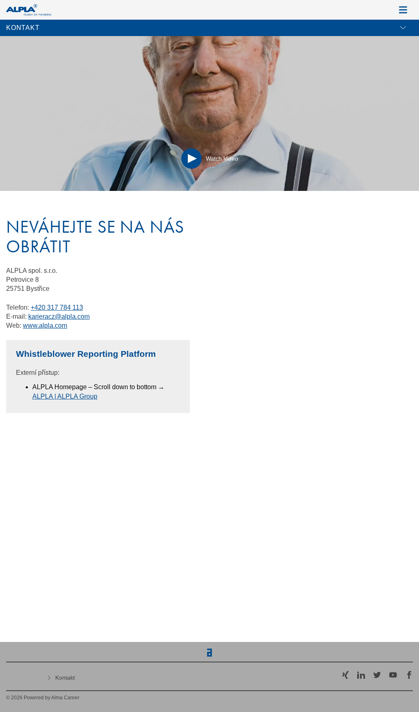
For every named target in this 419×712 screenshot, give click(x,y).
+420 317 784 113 (57, 307)
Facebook (409, 675)
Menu (403, 10)
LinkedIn (361, 675)
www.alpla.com (45, 325)
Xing (345, 675)
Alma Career (65, 698)
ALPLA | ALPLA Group (64, 396)
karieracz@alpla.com (59, 316)
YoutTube (393, 675)
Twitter (377, 675)
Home (24, 676)
